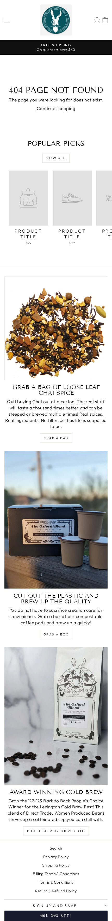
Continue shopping (56, 108)
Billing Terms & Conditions (56, 873)
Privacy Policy (56, 856)
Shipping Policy (56, 865)
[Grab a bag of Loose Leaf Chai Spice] (56, 328)
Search (56, 848)
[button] (56, 916)
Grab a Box (56, 634)
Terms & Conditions (56, 882)
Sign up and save (55, 905)
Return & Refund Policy (56, 890)
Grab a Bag (56, 438)
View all (56, 158)
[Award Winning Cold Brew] (56, 716)
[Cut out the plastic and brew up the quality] (56, 520)
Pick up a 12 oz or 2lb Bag (56, 831)
